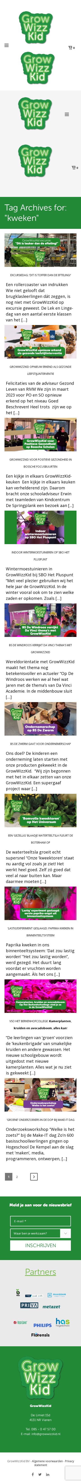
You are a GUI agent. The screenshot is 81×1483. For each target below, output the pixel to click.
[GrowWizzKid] (36, 27)
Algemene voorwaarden (47, 1461)
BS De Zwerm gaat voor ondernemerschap (40, 744)
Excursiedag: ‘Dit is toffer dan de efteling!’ (40, 275)
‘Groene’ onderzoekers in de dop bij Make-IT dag (40, 1120)
